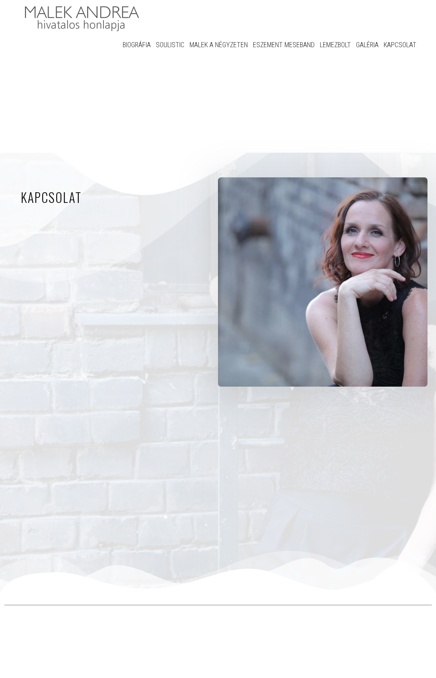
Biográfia (137, 45)
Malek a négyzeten (218, 45)
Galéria (367, 45)
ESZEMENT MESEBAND (284, 45)
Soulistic (170, 45)
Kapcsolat (400, 45)
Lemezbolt (335, 45)
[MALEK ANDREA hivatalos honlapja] (81, 16)
